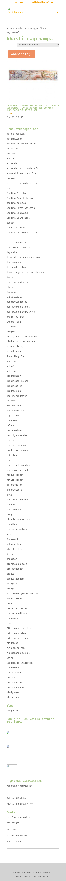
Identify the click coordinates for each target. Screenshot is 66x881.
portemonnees (14, 509)
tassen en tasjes (17, 608)
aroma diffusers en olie (21, 173)
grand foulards (16, 316)
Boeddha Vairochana (18, 218)
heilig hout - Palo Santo (22, 336)
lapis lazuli (14, 415)
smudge (10, 588)
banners (11, 178)
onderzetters (14, 489)
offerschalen (14, 485)
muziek (10, 460)
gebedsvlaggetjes (17, 302)
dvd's (10, 277)
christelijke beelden (19, 247)
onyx (9, 494)
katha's (11, 366)
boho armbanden (16, 227)
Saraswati (12, 539)
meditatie (12, 440)
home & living (15, 346)
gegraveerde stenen (18, 306)
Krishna (11, 400)
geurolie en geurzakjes (21, 311)
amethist (12, 153)
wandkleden (13, 667)
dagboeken (12, 252)
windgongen (13, 692)
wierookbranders (16, 682)
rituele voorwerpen (18, 519)
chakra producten (17, 242)
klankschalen (14, 386)
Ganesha (11, 292)
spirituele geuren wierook (23, 593)
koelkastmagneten (17, 396)
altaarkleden (14, 138)
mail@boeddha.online (19, 817)
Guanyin (11, 326)
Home (9, 28)
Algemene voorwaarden (19, 786)
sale (9, 534)
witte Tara (13, 697)
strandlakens (14, 598)
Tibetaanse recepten (19, 628)
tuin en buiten (16, 648)
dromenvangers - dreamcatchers (25, 272)
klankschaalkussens (18, 381)
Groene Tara (14, 321)
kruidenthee (14, 405)
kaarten (11, 361)
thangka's (12, 618)
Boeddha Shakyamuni (18, 213)
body (9, 188)
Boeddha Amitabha (17, 193)
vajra (10, 658)
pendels (11, 504)
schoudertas (14, 544)
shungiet (12, 559)
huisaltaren (14, 351)
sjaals (10, 573)
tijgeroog (12, 643)
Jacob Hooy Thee (16, 356)
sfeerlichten (14, 549)
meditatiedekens (16, 445)
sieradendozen (15, 568)
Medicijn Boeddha (17, 435)
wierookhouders (16, 687)
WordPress (44, 876)
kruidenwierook (16, 410)
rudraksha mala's (17, 529)
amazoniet (12, 148)
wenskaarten (14, 672)
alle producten (16, 133)
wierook (11, 677)
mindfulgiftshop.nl (18, 450)
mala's (10, 425)
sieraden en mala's (18, 564)
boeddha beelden (16, 203)
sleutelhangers (16, 578)
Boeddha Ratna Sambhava (21, 208)
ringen (10, 514)
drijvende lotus (16, 267)
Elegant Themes (41, 872)
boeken (10, 223)
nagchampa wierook (17, 470)
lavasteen (12, 420)
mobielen (12, 455)
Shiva (10, 554)
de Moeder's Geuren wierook (23, 257)
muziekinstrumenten (18, 465)
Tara (9, 603)
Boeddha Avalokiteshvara (21, 198)
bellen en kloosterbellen (22, 183)
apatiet (11, 158)
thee (9, 623)
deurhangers (14, 262)
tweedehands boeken (18, 653)
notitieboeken (15, 480)
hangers (11, 331)
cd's (9, 237)
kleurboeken (14, 391)
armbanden (12, 163)
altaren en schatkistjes (21, 143)
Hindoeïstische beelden (21, 341)
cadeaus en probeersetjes (22, 232)
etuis (10, 287)
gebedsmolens (14, 297)
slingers (12, 583)
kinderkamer (14, 376)
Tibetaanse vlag (16, 633)
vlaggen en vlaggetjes (20, 663)
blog (9, 710)
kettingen (12, 371)
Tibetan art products (19, 638)
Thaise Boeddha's (17, 613)
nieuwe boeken (15, 475)
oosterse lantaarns (18, 499)
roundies (12, 524)
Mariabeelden (14, 430)
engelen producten (17, 282)
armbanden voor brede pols (23, 168)
